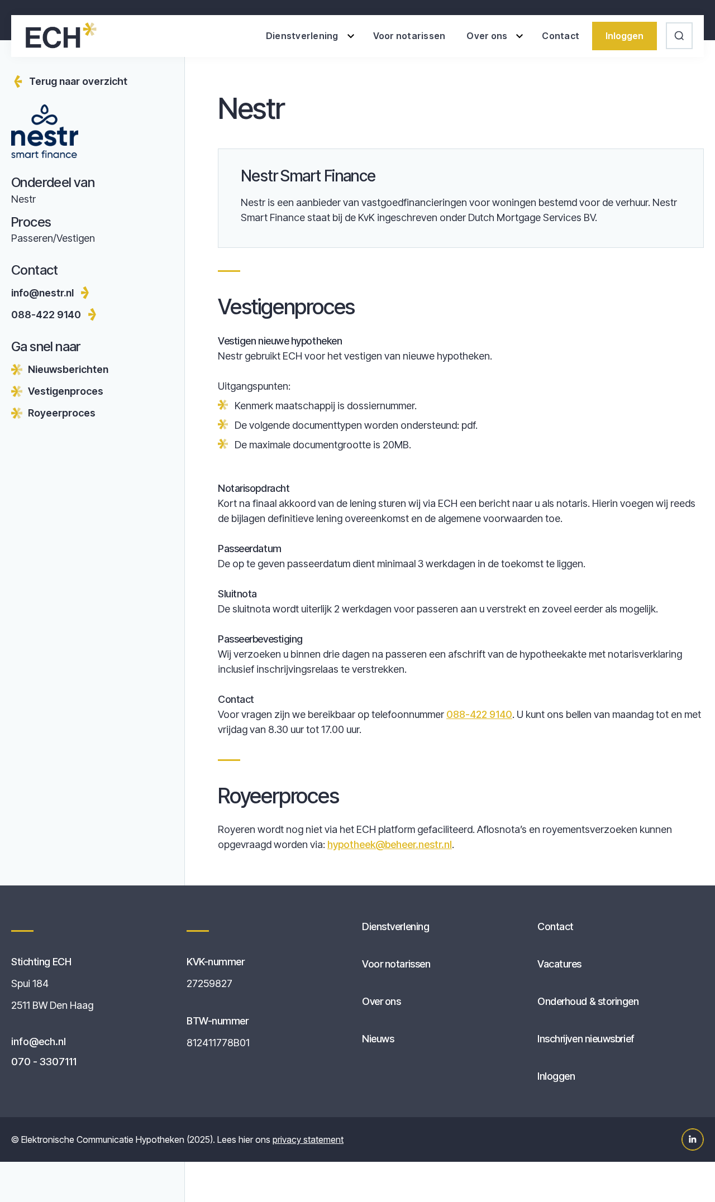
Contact (560, 35)
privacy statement (308, 1139)
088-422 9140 (479, 714)
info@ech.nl (38, 1041)
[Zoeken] (680, 35)
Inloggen (625, 35)
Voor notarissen (409, 35)
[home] (60, 35)
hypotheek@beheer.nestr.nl (389, 844)
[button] (309, 36)
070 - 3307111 (44, 1061)
